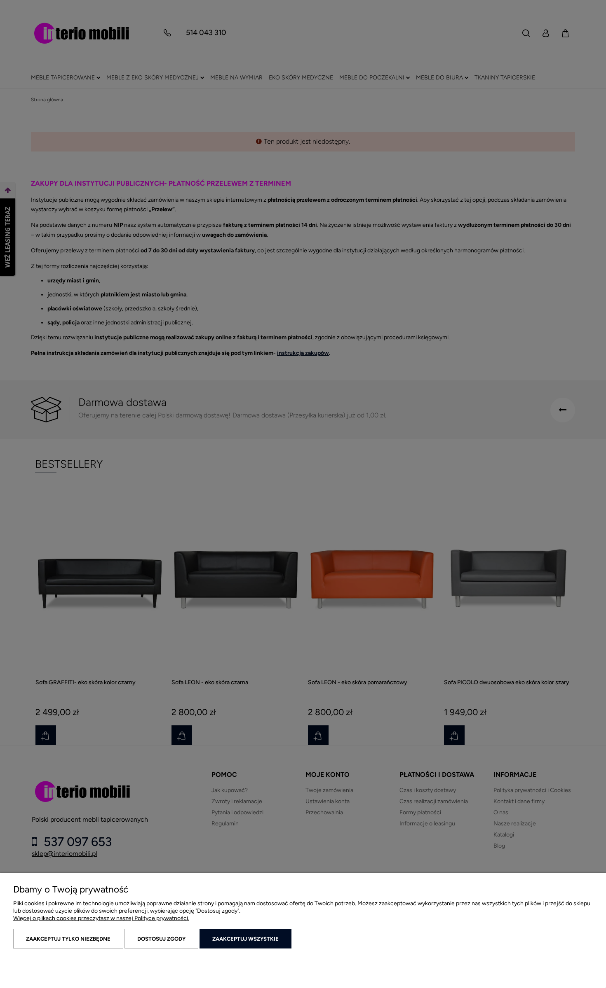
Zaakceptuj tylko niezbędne (68, 939)
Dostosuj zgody (161, 939)
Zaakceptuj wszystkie (245, 939)
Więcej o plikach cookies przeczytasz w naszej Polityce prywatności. (101, 918)
